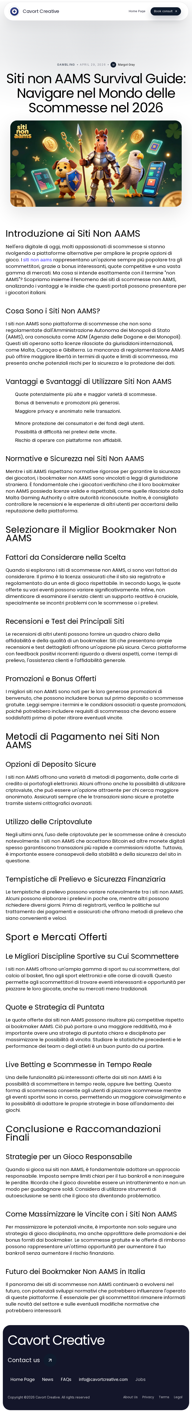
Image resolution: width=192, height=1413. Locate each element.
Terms (164, 1397)
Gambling (66, 64)
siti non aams (37, 260)
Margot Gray (126, 64)
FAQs (66, 1379)
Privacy (148, 1397)
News (47, 1379)
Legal (178, 1397)
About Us (130, 1397)
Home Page (23, 1379)
